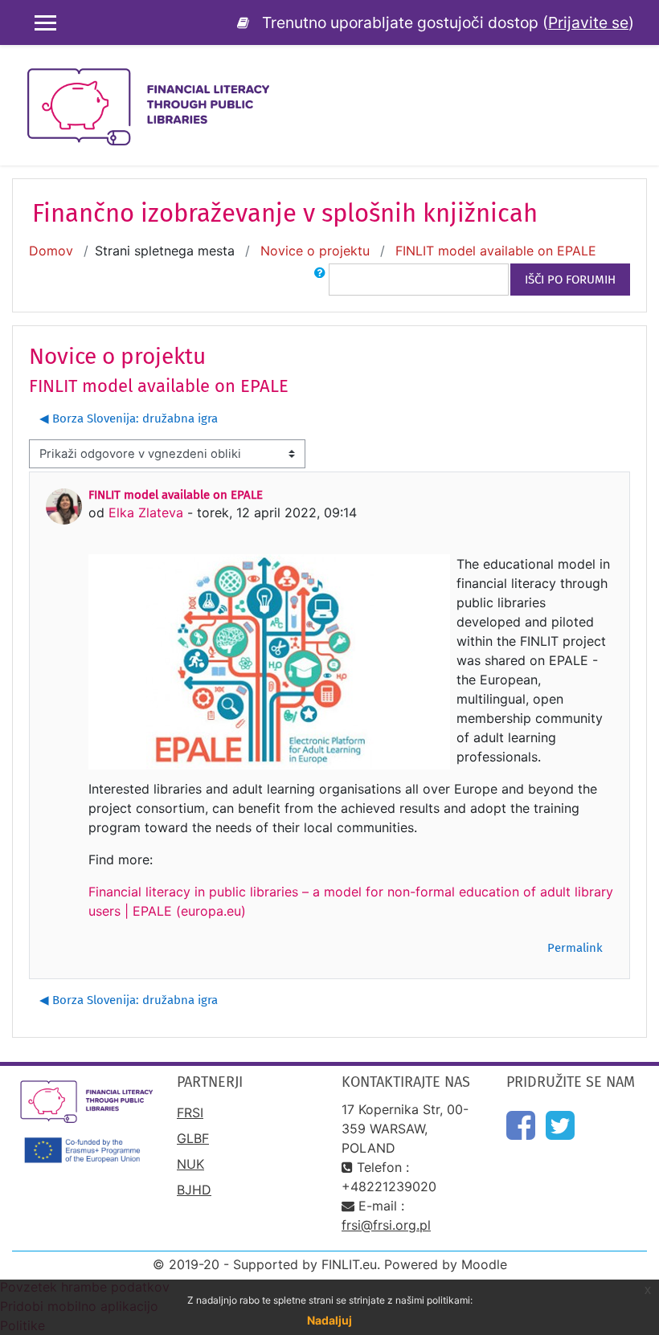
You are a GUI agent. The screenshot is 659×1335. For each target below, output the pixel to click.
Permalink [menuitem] (575, 948)
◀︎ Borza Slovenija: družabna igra (128, 418)
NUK (190, 1164)
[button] (320, 279)
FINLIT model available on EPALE (495, 251)
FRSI (190, 1112)
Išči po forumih (570, 279)
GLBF (193, 1138)
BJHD (194, 1190)
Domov (51, 251)
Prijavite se (588, 22)
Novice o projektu (315, 251)
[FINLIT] (246, 22)
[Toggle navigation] (635, 80)
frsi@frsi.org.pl (386, 1225)
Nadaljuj (329, 1320)
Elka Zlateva (145, 512)
